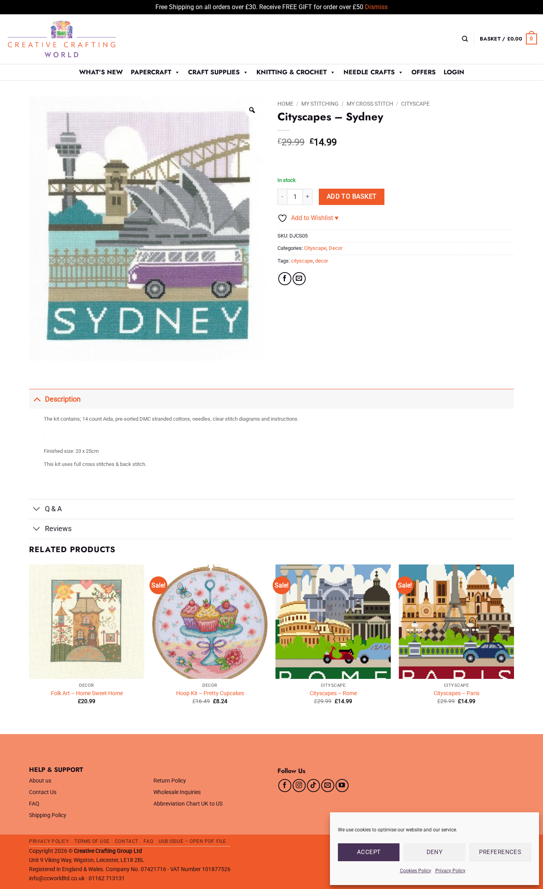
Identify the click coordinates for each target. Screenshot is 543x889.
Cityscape (415, 103)
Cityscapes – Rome (333, 693)
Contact (126, 841)
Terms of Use (91, 841)
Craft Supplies (214, 72)
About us (40, 780)
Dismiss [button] (376, 7)
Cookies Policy (415, 871)
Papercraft (151, 72)
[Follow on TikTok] (313, 785)
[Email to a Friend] (299, 278)
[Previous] (29, 648)
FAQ (34, 803)
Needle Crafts (369, 72)
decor (321, 261)
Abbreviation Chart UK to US (188, 803)
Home (285, 103)
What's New (101, 72)
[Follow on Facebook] (284, 785)
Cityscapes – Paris (456, 693)
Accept (369, 852)
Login (454, 72)
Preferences (500, 852)
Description (63, 399)
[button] (508, 39)
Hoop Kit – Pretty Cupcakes (210, 693)
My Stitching (320, 103)
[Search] (465, 38)
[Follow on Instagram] (299, 785)
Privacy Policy (450, 871)
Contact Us (42, 792)
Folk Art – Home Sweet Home (87, 693)
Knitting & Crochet (291, 72)
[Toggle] (37, 399)
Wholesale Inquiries (177, 792)
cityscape (302, 261)
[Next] (514, 648)
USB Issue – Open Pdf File (192, 841)
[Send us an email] (327, 785)
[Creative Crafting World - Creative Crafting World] (76, 39)
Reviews (58, 529)
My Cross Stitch (370, 103)
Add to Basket (352, 196)
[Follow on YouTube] (342, 785)
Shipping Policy (47, 815)
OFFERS (423, 72)
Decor (335, 248)
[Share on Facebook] (284, 278)
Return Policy (169, 780)
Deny (435, 852)
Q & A (53, 509)
